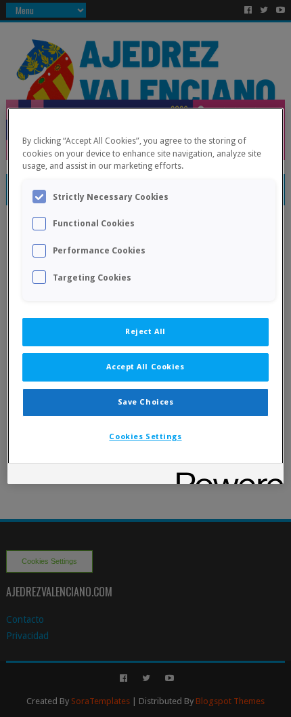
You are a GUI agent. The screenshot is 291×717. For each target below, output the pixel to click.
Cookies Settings (145, 436)
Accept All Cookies (145, 366)
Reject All (145, 331)
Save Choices (146, 402)
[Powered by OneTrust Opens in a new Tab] (225, 475)
